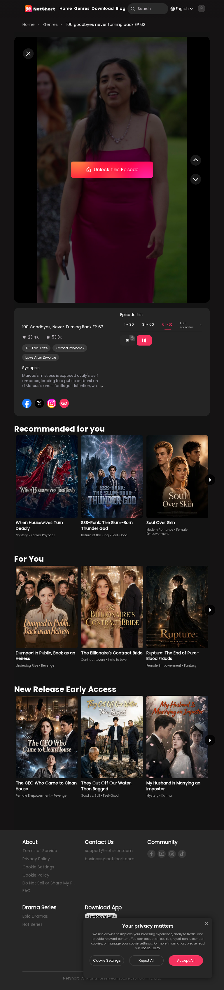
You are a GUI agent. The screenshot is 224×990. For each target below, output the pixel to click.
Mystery (22, 535)
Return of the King (95, 535)
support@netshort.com (109, 851)
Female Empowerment (167, 532)
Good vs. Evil (90, 795)
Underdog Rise (27, 665)
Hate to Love (117, 660)
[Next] (210, 479)
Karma (166, 795)
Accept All (186, 960)
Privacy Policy (36, 859)
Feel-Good (119, 535)
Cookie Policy (150, 948)
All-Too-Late (36, 348)
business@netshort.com (109, 859)
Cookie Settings (107, 960)
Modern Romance (159, 530)
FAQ (26, 890)
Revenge (47, 665)
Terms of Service (39, 851)
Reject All (146, 960)
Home (28, 24)
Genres (50, 24)
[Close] (206, 923)
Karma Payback (70, 348)
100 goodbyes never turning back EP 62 (105, 24)
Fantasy (190, 665)
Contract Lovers (93, 660)
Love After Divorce (40, 357)
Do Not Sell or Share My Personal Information (49, 883)
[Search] (132, 8)
